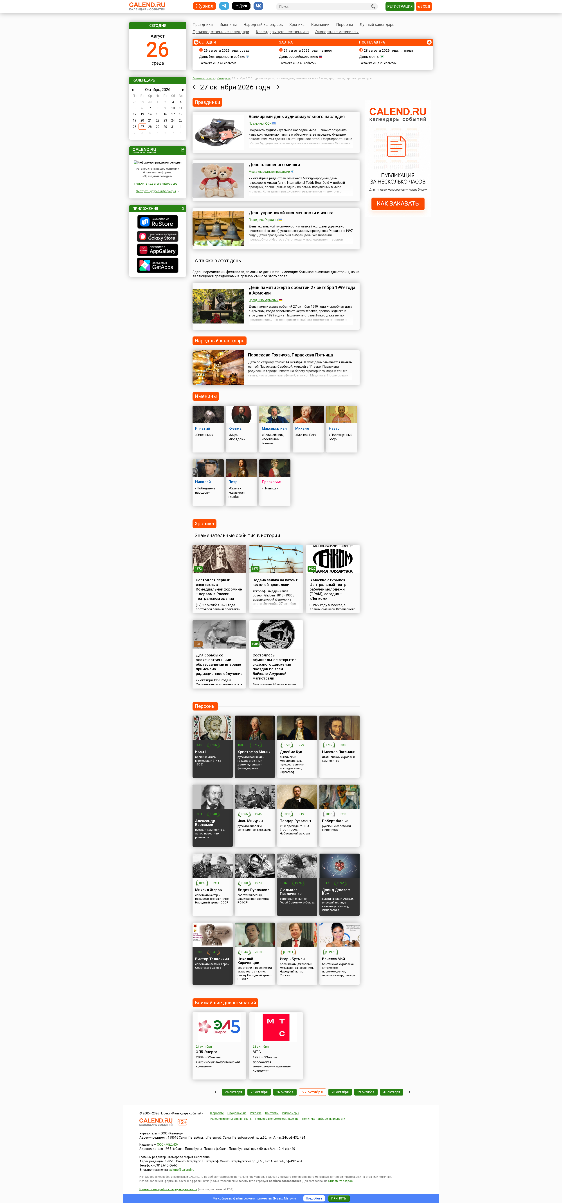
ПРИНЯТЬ (338, 1198)
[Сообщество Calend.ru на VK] (258, 6)
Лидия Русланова (253, 890)
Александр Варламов (205, 823)
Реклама (255, 1113)
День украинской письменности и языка (291, 212)
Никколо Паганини (338, 752)
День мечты (369, 57)
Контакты (272, 1113)
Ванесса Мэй (333, 959)
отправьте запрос (340, 1181)
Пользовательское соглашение (276, 1118)
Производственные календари (221, 31)
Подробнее (314, 1198)
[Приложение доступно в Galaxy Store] (157, 237)
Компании (320, 24)
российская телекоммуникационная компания (271, 1066)
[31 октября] (409, 1092)
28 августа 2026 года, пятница (388, 51)
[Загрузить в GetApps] (157, 266)
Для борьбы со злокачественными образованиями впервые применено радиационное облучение (219, 664)
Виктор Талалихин (212, 959)
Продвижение (236, 1113)
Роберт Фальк (335, 821)
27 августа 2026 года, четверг (308, 51)
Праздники (203, 24)
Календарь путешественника (282, 31)
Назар (334, 428)
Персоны (344, 24)
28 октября (340, 1092)
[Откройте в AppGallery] (157, 250)
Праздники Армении (263, 300)
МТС (257, 1052)
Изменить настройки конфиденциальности (168, 1189)
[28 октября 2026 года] (278, 87)
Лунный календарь (377, 24)
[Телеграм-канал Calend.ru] (224, 6)
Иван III (201, 752)
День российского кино (298, 57)
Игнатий (202, 428)
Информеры (290, 1113)
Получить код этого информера (155, 183)
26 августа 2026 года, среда (227, 51)
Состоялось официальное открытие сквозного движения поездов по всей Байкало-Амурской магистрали (275, 666)
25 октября (259, 1092)
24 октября (233, 1092)
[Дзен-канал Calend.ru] (241, 6)
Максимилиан (274, 428)
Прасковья (271, 482)
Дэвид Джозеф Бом (336, 892)
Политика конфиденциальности (323, 1118)
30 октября (391, 1092)
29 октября (365, 1092)
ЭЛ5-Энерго (206, 1052)
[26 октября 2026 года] (194, 87)
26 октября (284, 1092)
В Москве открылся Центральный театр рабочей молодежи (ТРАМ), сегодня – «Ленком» (328, 589)
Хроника (296, 24)
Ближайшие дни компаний (225, 1002)
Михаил (302, 428)
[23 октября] (215, 1092)
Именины (228, 24)
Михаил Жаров (208, 890)
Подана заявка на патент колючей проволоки (275, 582)
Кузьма (235, 428)
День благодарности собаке (222, 57)
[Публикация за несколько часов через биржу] (398, 216)
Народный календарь (263, 24)
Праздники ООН (260, 123)
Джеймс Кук (291, 752)
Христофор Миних (254, 752)
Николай (203, 482)
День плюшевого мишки (274, 164)
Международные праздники (269, 171)
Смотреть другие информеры (156, 191)
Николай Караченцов (248, 961)
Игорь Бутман (292, 959)
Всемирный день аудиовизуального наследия (297, 116)
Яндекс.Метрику (285, 1198)
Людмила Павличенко (291, 892)
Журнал (204, 6)
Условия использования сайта (231, 1118)
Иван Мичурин (250, 821)
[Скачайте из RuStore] (157, 222)
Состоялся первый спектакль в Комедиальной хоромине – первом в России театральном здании (219, 589)
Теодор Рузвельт (296, 821)
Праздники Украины (263, 220)
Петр (233, 482)
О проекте (217, 1113)
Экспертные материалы (337, 31)
